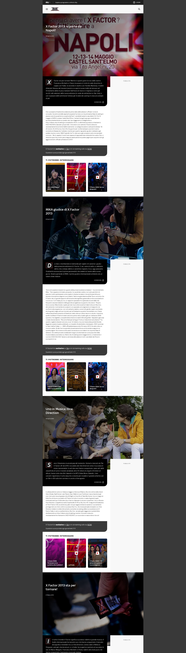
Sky (67, 149)
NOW (89, 149)
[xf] (55, 9)
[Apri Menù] (48, 9)
